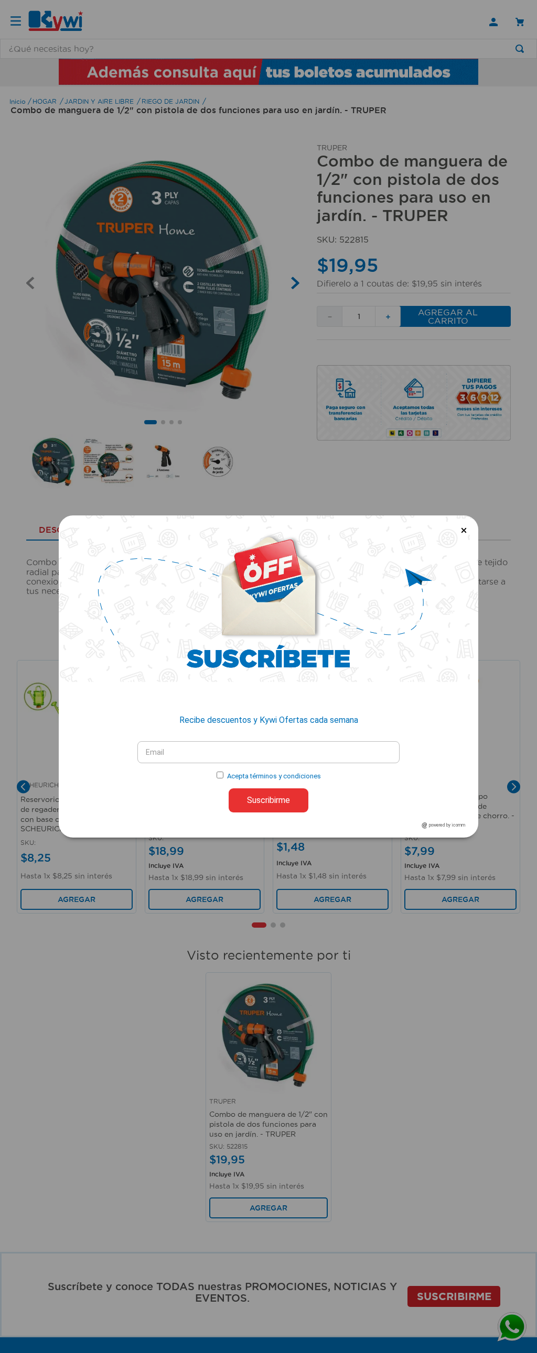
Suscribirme (268, 800)
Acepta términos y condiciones (274, 776)
